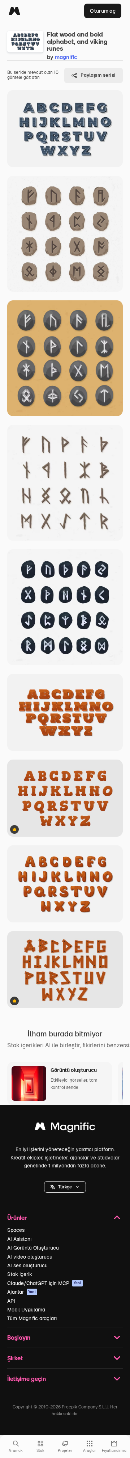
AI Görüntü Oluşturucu (33, 1247)
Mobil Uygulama (26, 1309)
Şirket (15, 1358)
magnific (66, 57)
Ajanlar (21, 1292)
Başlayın (18, 1337)
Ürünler (17, 1217)
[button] (65, 1187)
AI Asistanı (19, 1239)
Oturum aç (103, 11)
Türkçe (65, 1187)
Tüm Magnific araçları (32, 1318)
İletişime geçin (26, 1378)
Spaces (16, 1230)
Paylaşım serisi (98, 75)
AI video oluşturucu (29, 1257)
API (11, 1301)
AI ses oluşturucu (27, 1265)
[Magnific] (14, 11)
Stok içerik (19, 1274)
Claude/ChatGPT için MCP (44, 1283)
